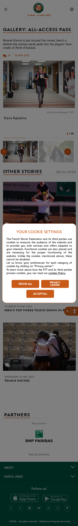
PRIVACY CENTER (55, 283)
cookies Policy (56, 273)
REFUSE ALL (25, 284)
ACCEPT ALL (40, 294)
